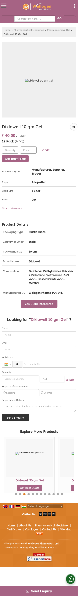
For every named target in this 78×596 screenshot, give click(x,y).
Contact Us (49, 529)
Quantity (6, 372)
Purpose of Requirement (15, 386)
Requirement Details (13, 400)
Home (7, 29)
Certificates (14, 529)
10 (53, 494)
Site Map (65, 529)
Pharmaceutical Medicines (29, 29)
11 (58, 494)
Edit (46, 150)
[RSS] (39, 533)
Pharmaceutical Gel (58, 29)
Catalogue (31, 529)
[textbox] (35, 19)
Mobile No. (8, 357)
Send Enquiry (41, 591)
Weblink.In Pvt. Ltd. (46, 547)
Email (5, 342)
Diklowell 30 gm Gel (28, 480)
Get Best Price (15, 158)
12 (62, 494)
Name (5, 328)
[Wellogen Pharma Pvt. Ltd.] (36, 7)
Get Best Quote (27, 488)
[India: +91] (7, 364)
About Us (25, 525)
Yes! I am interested (39, 304)
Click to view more (12, 208)
